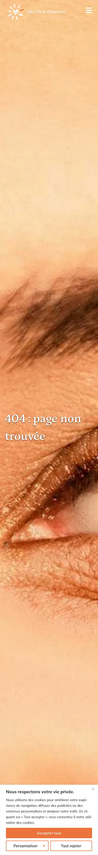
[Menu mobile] (89, 11)
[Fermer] (93, 789)
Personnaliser (26, 845)
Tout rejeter (71, 845)
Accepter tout (49, 833)
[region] (49, 820)
